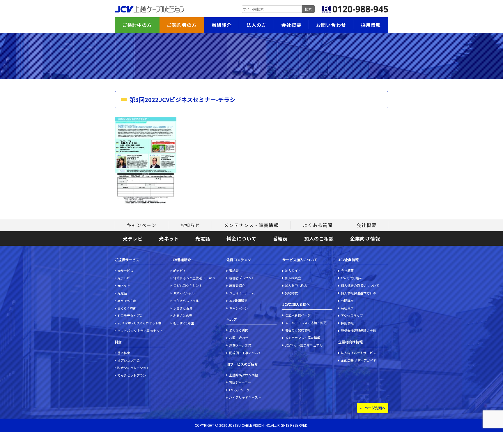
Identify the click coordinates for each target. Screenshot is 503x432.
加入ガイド (293, 270)
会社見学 (347, 308)
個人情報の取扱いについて (360, 285)
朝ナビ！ (179, 270)
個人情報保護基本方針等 (358, 293)
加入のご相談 (319, 238)
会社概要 (291, 24)
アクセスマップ (352, 315)
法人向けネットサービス (358, 352)
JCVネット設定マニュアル (304, 345)
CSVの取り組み (351, 277)
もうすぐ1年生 (183, 323)
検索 (308, 8)
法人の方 (256, 24)
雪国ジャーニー (240, 382)
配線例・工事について (245, 352)
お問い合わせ (331, 24)
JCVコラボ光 (126, 300)
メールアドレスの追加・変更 (306, 322)
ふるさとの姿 (182, 315)
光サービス (125, 270)
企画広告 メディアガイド (358, 360)
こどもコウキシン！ (187, 285)
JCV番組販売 (238, 300)
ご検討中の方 (137, 24)
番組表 (280, 238)
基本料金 (123, 352)
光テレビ (133, 238)
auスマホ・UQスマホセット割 (139, 323)
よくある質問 (318, 225)
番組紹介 (221, 24)
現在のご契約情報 (298, 330)
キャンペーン (141, 225)
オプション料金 (128, 360)
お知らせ (190, 225)
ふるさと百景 (182, 308)
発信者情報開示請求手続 (358, 330)
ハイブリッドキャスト (245, 397)
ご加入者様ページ (298, 315)
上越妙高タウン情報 (243, 375)
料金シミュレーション (133, 367)
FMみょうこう (239, 389)
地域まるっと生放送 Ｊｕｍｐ (194, 277)
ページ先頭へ (374, 407)
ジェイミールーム (242, 293)
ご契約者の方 (182, 24)
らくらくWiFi (127, 308)
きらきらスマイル (186, 300)
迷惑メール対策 (240, 345)
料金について (241, 238)
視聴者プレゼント (242, 277)
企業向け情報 (365, 238)
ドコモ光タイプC (129, 315)
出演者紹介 (237, 285)
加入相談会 (293, 277)
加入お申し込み (296, 285)
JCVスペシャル (183, 293)
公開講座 (347, 300)
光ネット (169, 238)
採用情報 (371, 24)
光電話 (202, 238)
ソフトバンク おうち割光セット (140, 330)
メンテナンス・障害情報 (251, 225)
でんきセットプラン (131, 375)
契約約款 (291, 293)
